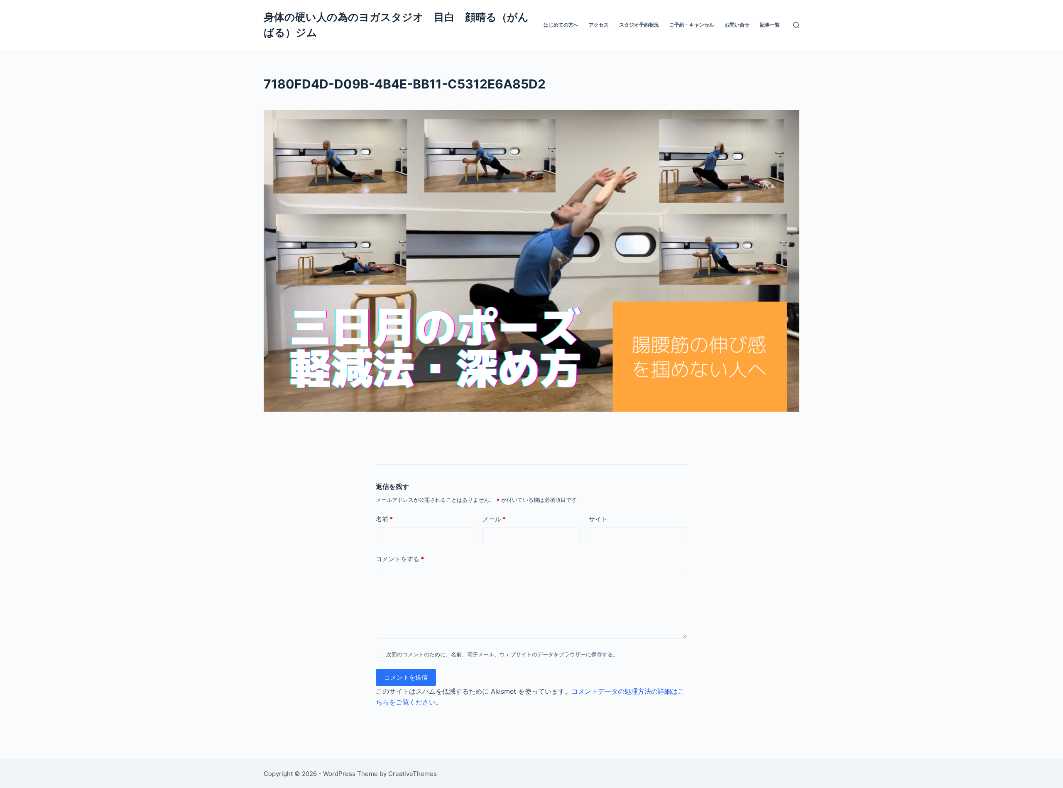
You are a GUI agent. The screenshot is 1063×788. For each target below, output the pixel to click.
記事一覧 (770, 25)
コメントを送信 (406, 677)
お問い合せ (737, 25)
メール (494, 519)
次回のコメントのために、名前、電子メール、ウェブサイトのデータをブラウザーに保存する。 (502, 654)
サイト (598, 519)
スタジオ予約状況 (639, 25)
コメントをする (400, 559)
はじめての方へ (561, 25)
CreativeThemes (412, 774)
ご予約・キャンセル (691, 25)
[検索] (796, 25)
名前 (384, 519)
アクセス (599, 25)
